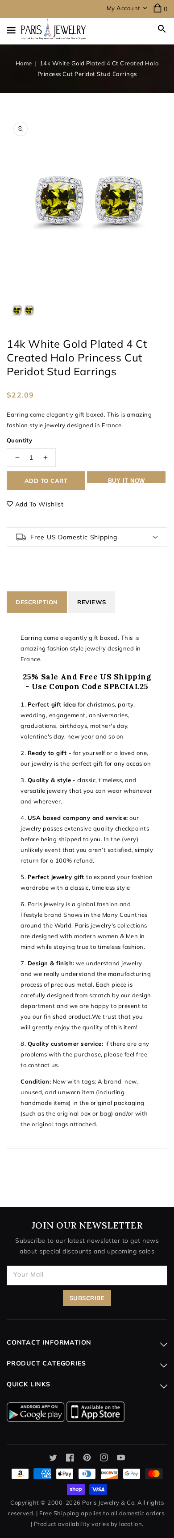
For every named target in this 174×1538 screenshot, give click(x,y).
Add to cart (46, 480)
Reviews (91, 602)
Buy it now (126, 480)
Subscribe (87, 1297)
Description (37, 602)
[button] (162, 29)
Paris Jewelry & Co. (109, 1502)
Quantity (19, 440)
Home (24, 63)
